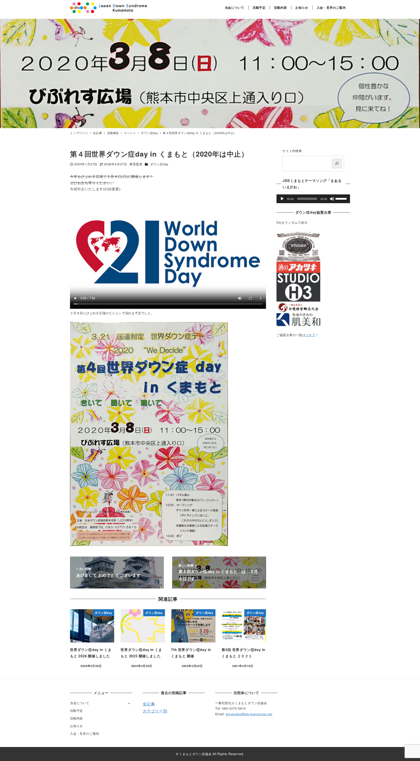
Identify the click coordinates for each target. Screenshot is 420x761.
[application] (313, 198)
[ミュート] (332, 199)
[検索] (337, 163)
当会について (79, 703)
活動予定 (76, 710)
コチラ (310, 335)
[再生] (282, 199)
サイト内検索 (292, 150)
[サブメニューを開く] (129, 703)
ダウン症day (159, 164)
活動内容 (76, 718)
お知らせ (76, 726)
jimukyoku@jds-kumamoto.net (249, 714)
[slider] (342, 198)
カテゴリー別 (155, 711)
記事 (151, 704)
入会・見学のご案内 (84, 733)
